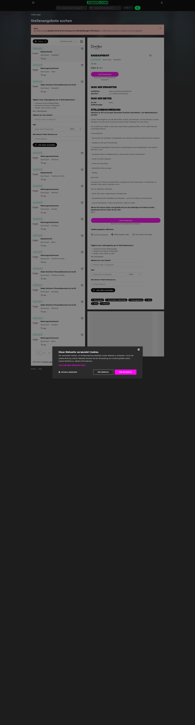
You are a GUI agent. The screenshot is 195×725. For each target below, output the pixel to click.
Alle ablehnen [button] (103, 372)
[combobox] (139, 349)
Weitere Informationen (83, 361)
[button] (97, 365)
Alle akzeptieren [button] (125, 372)
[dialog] (97, 362)
